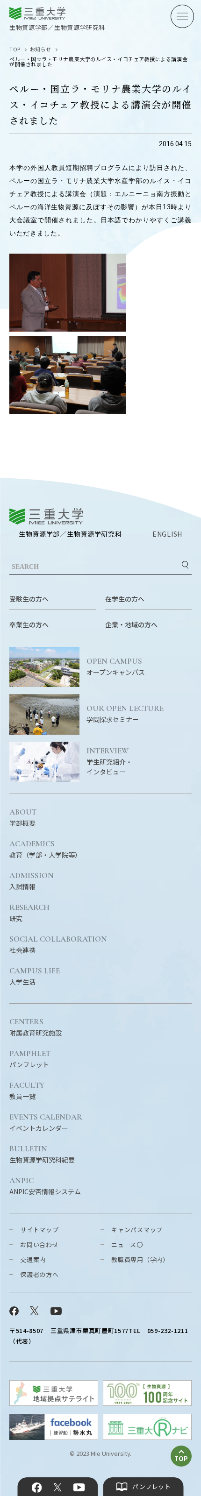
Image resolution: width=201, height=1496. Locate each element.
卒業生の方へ (29, 624)
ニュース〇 (127, 1244)
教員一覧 (26, 1091)
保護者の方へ (39, 1274)
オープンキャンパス (115, 667)
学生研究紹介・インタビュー (109, 761)
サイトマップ (39, 1229)
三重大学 (46, 516)
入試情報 (31, 881)
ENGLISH (167, 534)
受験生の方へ (29, 598)
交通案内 (33, 1259)
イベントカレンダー (45, 1123)
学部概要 (22, 818)
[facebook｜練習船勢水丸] (53, 1437)
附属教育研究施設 (35, 1027)
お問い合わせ (39, 1244)
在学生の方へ (124, 598)
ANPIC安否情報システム (45, 1186)
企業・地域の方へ (131, 624)
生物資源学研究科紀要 (42, 1154)
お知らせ (40, 49)
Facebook (37, 1487)
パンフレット (29, 1059)
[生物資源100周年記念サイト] (147, 1403)
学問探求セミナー (125, 714)
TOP (15, 49)
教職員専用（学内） (140, 1259)
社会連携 (58, 945)
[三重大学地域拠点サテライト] (53, 1403)
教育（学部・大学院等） (45, 849)
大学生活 (34, 976)
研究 (29, 913)
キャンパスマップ (137, 1229)
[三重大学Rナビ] (147, 1437)
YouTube (79, 1487)
